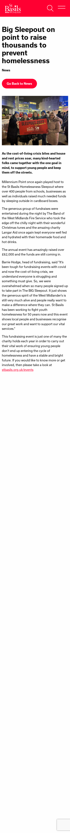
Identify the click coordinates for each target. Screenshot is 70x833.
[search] (50, 7)
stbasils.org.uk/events (17, 369)
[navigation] (61, 7)
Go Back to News (19, 83)
